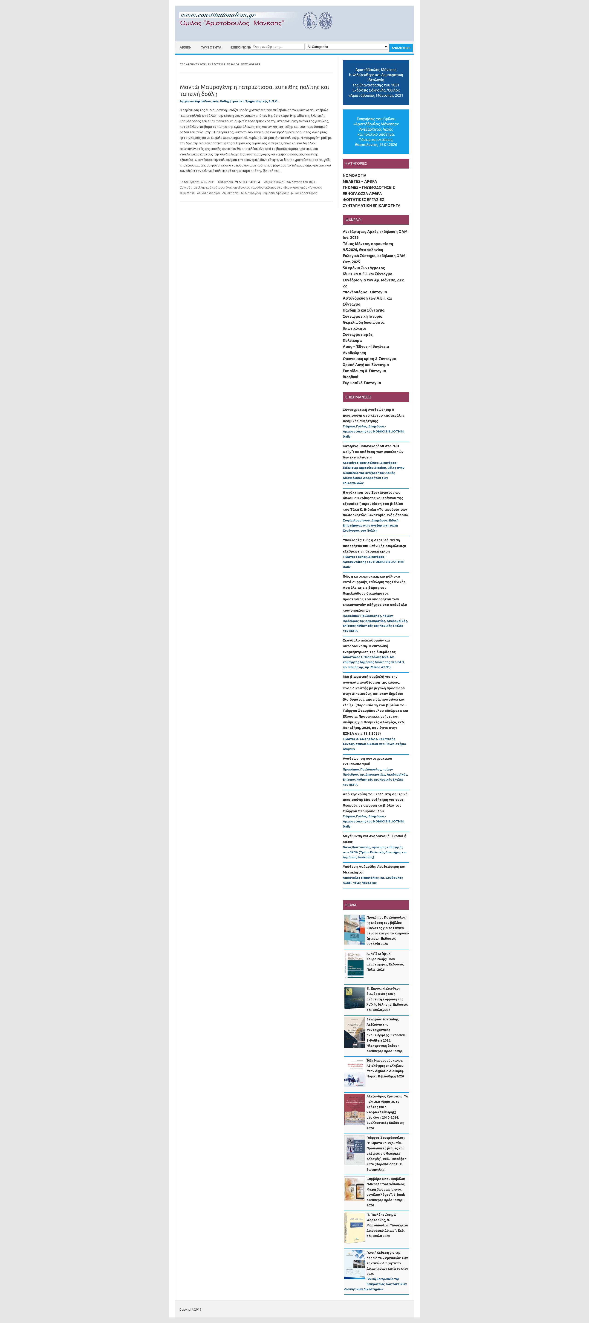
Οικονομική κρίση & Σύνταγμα (369, 359)
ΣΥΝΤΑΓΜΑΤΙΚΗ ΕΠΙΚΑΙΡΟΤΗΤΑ (372, 205)
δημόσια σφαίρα (208, 193)
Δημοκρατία (230, 193)
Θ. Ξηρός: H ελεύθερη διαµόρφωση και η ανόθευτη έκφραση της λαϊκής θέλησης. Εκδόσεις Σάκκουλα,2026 (387, 999)
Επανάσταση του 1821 (300, 181)
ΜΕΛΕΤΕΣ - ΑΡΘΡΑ (247, 181)
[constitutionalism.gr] (259, 33)
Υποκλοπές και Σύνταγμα (365, 292)
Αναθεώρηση (354, 353)
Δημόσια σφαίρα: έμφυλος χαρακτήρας (290, 193)
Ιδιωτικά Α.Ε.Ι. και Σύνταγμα (367, 274)
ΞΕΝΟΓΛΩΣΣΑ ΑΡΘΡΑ (362, 194)
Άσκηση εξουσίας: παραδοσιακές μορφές (254, 187)
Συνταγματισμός (358, 334)
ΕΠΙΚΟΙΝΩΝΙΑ (241, 47)
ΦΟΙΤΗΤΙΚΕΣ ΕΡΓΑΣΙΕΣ (363, 200)
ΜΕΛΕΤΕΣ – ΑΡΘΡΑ (360, 181)
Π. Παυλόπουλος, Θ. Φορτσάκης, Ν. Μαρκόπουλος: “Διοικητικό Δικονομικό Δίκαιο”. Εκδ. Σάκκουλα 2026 (387, 1225)
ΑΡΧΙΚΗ (185, 47)
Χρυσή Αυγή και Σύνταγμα (366, 365)
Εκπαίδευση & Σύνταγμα (364, 371)
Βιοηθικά (350, 377)
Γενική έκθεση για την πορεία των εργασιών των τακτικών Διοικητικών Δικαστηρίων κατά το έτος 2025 (388, 1263)
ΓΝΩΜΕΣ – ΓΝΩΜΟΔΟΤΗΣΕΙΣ (369, 187)
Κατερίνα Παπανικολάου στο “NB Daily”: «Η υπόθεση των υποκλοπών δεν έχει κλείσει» (373, 451)
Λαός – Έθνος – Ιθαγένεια (366, 346)
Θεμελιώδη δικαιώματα (363, 322)
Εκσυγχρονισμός (295, 187)
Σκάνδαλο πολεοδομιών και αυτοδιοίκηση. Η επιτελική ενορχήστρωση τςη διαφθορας (369, 645)
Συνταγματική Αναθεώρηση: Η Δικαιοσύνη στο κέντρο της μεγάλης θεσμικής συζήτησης (373, 415)
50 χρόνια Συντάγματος (364, 268)
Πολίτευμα (352, 340)
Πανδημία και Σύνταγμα (363, 310)
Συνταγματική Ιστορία (362, 316)
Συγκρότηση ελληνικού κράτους (202, 187)
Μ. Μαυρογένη (251, 193)
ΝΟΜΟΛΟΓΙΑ (355, 175)
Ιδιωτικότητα (354, 328)
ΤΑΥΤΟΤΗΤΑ (211, 47)
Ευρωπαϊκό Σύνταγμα (362, 383)
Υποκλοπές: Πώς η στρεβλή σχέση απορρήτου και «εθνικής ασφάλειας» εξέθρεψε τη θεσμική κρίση (374, 545)
